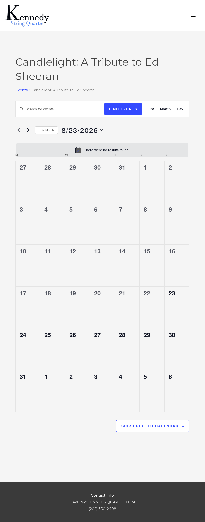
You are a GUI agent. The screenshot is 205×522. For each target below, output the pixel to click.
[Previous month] (19, 130)
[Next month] (28, 130)
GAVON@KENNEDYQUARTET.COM (102, 502)
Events (22, 90)
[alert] (102, 150)
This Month (46, 130)
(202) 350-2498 (102, 509)
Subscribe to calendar (150, 425)
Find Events (123, 108)
